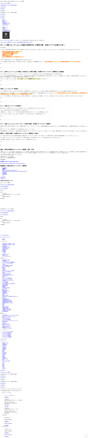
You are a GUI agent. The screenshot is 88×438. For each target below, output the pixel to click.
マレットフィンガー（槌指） (7, 263)
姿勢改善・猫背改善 (6, 287)
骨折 (3, 355)
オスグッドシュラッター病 (7, 279)
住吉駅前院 (6, 406)
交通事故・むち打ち (6, 310)
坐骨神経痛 (4, 292)
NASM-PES (4, 173)
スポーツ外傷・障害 (6, 266)
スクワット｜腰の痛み (6, 332)
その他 (3, 367)
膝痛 (3, 359)
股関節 (3, 356)
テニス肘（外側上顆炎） (6, 273)
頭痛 (3, 304)
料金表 (3, 21)
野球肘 (3, 267)
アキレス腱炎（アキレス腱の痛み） (8, 283)
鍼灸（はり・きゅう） (6, 324)
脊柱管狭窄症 (4, 293)
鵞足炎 (3, 277)
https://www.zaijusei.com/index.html (11, 161)
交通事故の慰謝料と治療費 (7, 301)
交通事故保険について (6, 299)
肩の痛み (4, 353)
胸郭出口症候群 (5, 284)
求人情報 (4, 252)
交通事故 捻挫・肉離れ (6, 309)
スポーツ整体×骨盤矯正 (6, 319)
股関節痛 (4, 357)
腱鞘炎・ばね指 (5, 307)
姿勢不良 (4, 349)
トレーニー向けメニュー (6, 256)
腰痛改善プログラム (6, 326)
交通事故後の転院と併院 (6, 300)
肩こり (3, 297)
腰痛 (3, 303)
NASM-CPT (4, 174)
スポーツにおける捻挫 (6, 271)
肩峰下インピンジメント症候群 (8, 270)
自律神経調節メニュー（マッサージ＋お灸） (10, 315)
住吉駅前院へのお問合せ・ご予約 (8, 244)
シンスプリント (5, 281)
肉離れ (3, 272)
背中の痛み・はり (5, 298)
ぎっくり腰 (4, 288)
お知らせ (4, 368)
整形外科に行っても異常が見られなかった (10, 296)
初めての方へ (4, 20)
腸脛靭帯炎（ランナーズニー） (8, 280)
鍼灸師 (3, 169)
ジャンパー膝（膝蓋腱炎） (7, 278)
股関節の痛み (4, 285)
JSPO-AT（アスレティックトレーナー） (9, 170)
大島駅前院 (6, 397)
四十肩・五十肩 (5, 295)
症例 (3, 363)
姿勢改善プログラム (6, 323)
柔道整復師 (4, 168)
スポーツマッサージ (6, 318)
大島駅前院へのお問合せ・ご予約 (8, 243)
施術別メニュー (5, 255)
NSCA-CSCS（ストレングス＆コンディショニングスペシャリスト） (12, 163)
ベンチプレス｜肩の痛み (6, 337)
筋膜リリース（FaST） (6, 317)
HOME (3, 19)
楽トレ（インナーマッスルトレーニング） (10, 320)
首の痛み (4, 354)
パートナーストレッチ (6, 325)
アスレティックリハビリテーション (8, 316)
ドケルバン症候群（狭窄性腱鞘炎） (8, 262)
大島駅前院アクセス (6, 22)
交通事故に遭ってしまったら (7, 302)
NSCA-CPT (4, 172)
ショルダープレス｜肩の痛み (7, 331)
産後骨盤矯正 (4, 344)
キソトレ (4, 322)
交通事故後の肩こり (6, 308)
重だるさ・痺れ (5, 342)
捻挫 (3, 351)
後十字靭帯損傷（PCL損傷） (7, 265)
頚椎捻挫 (4, 286)
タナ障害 (4, 269)
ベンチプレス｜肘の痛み (6, 333)
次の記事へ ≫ (3, 178)
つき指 (3, 264)
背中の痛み (4, 352)
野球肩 (3, 268)
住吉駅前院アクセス (6, 247)
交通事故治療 (4, 321)
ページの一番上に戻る (4, 235)
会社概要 (4, 251)
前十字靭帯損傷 (5, 282)
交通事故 (4, 343)
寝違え (3, 294)
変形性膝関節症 (5, 311)
